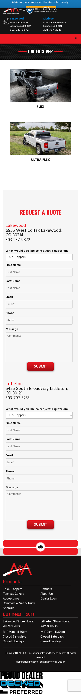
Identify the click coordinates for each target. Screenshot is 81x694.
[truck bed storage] (21, 683)
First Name (13, 265)
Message (12, 329)
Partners (46, 589)
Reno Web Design (55, 662)
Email (9, 297)
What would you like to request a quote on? (37, 251)
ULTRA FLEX (40, 160)
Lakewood (17, 18)
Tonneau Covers (13, 594)
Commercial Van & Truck (19, 603)
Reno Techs (38, 662)
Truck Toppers (12, 589)
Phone (10, 313)
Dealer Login (48, 598)
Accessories (11, 598)
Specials (8, 608)
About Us (46, 594)
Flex (40, 107)
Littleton (49, 18)
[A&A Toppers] (31, 11)
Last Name (13, 281)
